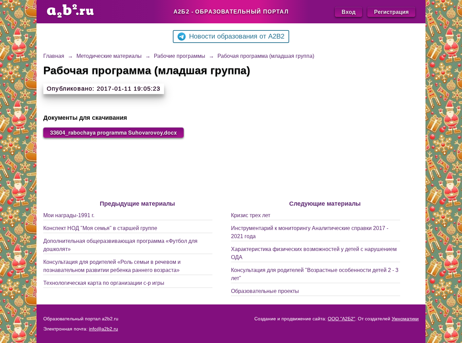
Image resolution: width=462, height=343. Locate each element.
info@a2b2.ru (103, 328)
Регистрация (391, 12)
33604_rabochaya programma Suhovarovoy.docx (113, 132)
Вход (348, 12)
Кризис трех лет (250, 215)
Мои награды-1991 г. (68, 215)
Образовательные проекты (265, 291)
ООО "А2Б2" (341, 318)
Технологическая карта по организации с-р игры (103, 283)
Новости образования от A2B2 (236, 36)
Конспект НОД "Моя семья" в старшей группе (100, 228)
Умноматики (405, 318)
